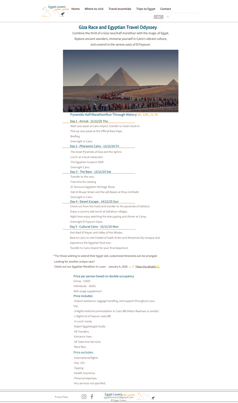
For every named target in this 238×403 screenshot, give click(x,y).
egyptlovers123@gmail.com (118, 397)
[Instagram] (84, 396)
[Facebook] (92, 396)
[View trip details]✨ (147, 266)
